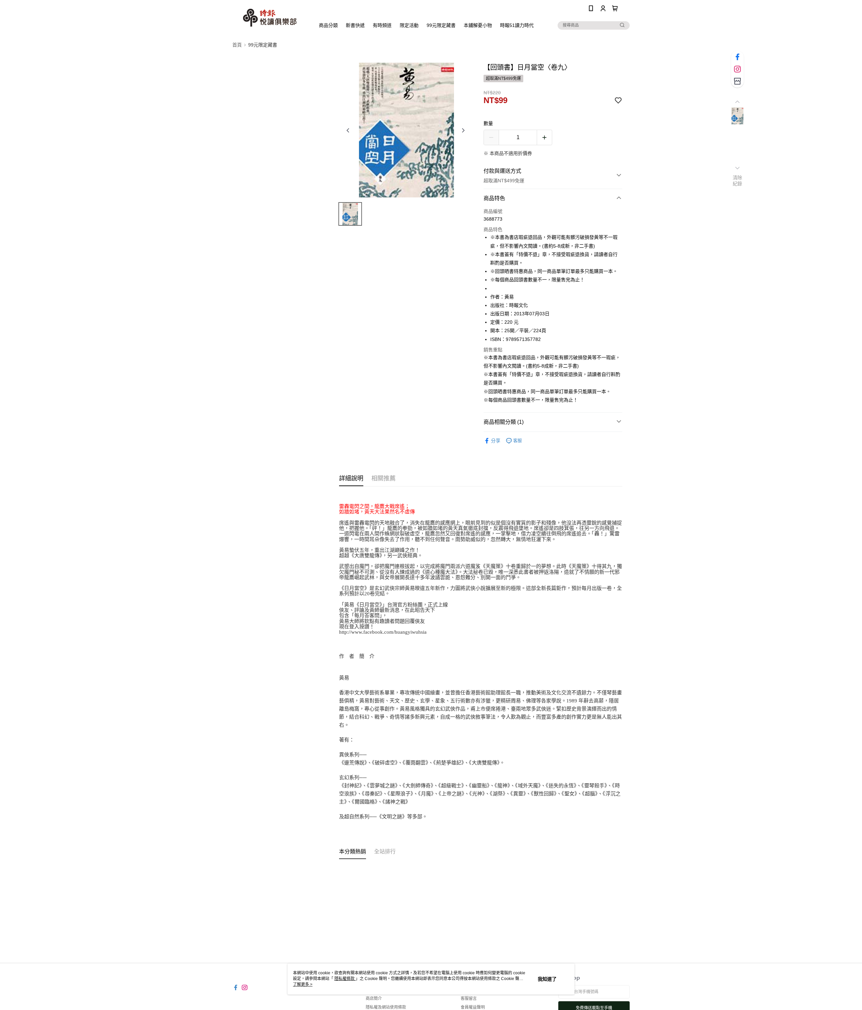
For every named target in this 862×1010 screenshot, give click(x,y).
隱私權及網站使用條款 (386, 1007)
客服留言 (469, 998)
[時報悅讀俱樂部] (269, 18)
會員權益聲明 (473, 1007)
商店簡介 (374, 998)
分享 (495, 440)
